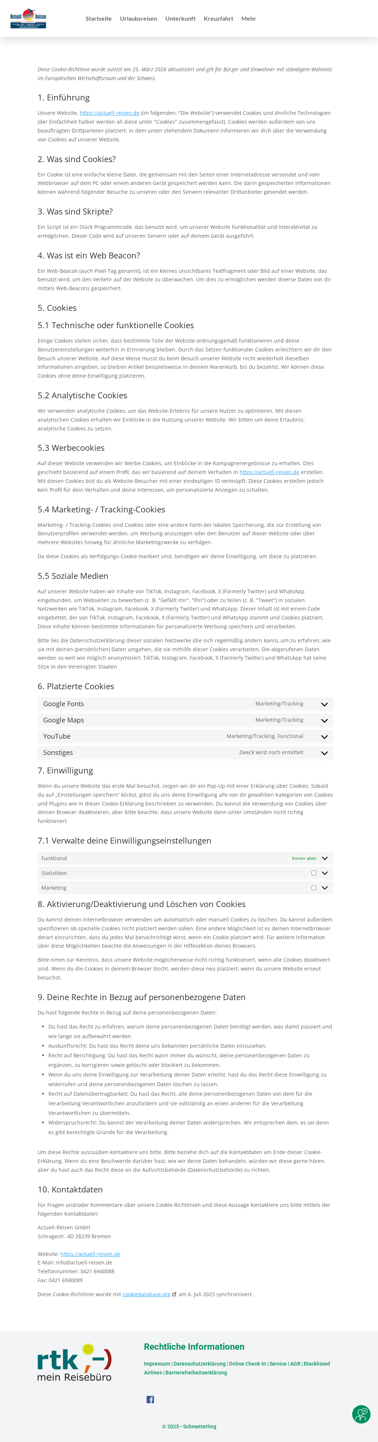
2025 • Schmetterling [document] (191, 1426)
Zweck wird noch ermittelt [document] (271, 752)
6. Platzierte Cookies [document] (76, 686)
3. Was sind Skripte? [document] (75, 212)
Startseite (99, 19)
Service (278, 1364)
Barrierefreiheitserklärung (196, 1373)
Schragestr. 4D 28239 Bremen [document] (74, 1236)
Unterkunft (180, 19)
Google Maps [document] (63, 720)
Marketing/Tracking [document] (279, 703)
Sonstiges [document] (58, 752)
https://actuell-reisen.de (110, 112)
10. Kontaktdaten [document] (70, 1190)
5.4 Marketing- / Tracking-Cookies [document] (101, 510)
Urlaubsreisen (138, 19)
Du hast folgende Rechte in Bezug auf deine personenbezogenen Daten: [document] (127, 1012)
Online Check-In (247, 1364)
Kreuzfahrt (218, 19)
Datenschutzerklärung (199, 1364)
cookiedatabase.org (147, 1294)
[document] (185, 76)
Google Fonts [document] (63, 703)
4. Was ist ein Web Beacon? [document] (89, 256)
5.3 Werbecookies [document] (71, 448)
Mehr (248, 19)
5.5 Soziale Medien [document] (73, 576)
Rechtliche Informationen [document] (194, 1347)
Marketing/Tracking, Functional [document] (265, 735)
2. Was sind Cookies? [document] (77, 159)
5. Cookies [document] (57, 308)
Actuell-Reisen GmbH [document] (64, 1227)
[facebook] (150, 1401)
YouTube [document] (57, 736)
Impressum (157, 1364)
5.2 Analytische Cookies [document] (82, 396)
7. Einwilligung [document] (65, 771)
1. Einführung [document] (64, 98)
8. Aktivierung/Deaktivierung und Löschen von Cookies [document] (141, 904)
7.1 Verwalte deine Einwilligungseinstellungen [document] (125, 841)
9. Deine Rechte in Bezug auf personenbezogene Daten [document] (142, 997)
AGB (295, 1364)
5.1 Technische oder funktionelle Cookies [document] (116, 325)
